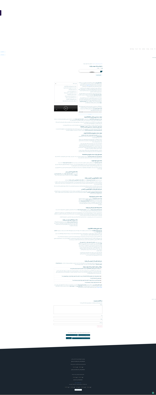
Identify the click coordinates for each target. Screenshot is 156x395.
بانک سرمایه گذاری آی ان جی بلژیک (71, 97)
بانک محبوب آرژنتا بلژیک (72, 89)
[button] (55, 83)
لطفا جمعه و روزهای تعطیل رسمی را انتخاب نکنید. (82, 336)
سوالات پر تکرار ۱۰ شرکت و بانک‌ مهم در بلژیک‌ (69, 101)
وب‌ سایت (101, 322)
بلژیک (93, 63)
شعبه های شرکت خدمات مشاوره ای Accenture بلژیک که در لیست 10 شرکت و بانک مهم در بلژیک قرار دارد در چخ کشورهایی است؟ (81, 276)
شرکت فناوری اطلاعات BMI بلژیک (71, 99)
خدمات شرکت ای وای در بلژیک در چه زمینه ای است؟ (92, 282)
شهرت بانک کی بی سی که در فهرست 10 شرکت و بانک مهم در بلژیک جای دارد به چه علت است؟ (86, 280)
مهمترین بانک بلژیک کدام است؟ (95, 278)
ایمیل (101, 319)
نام (101, 315)
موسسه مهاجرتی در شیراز (78, 382)
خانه (101, 63)
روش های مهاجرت (97, 63)
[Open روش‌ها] (146, 48)
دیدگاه (101, 304)
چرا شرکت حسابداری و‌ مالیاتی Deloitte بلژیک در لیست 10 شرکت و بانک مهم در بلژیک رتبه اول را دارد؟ (85, 268)
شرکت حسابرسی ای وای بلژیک (71, 94)
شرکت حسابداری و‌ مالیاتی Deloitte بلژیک (70, 86)
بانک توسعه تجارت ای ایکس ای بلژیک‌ (70, 96)
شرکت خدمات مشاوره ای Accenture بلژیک (69, 88)
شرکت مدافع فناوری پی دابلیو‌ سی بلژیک (70, 93)
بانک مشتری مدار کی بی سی (72, 91)
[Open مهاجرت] (150, 48)
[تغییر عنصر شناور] (153, 393)
